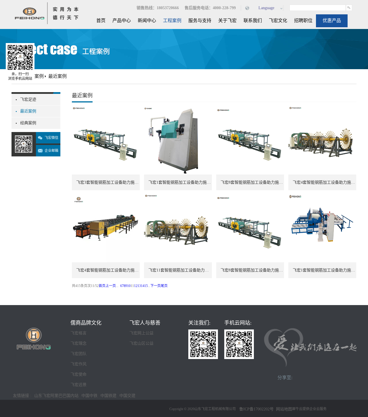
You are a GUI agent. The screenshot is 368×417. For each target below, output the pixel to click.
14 (142, 286)
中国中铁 (89, 395)
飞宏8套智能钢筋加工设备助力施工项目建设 (252, 182)
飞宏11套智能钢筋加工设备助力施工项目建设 (180, 270)
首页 (101, 20)
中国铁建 (108, 395)
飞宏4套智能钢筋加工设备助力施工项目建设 (324, 182)
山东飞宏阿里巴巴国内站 (56, 395)
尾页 (164, 286)
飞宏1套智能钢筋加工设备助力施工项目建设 (180, 182)
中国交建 (127, 395)
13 (139, 286)
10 (129, 286)
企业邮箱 (51, 151)
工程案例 (34, 76)
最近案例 (57, 76)
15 (146, 286)
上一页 (111, 286)
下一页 (155, 286)
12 (135, 286)
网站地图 (283, 409)
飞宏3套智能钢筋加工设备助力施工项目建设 (108, 182)
